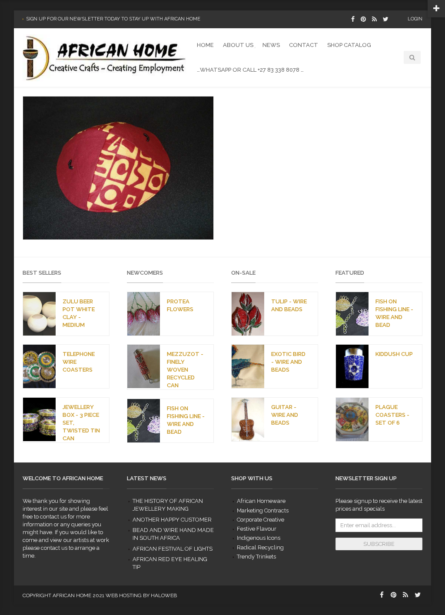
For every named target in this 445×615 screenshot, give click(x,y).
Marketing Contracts (263, 510)
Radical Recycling (260, 547)
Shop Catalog (349, 45)
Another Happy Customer (172, 519)
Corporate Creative (260, 519)
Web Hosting (124, 595)
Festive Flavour (256, 528)
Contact (303, 45)
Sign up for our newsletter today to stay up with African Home (113, 19)
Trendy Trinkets (256, 556)
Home (205, 45)
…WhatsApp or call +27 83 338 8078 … (250, 69)
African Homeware (261, 501)
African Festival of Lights (173, 548)
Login (415, 19)
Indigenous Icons (258, 538)
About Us (238, 45)
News (271, 45)
